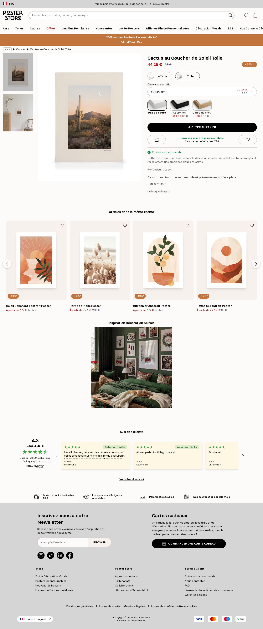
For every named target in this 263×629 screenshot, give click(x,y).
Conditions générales (79, 606)
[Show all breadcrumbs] (7, 49)
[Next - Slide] (260, 109)
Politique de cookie (108, 606)
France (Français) (35, 619)
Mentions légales (134, 606)
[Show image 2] (18, 112)
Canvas (20, 49)
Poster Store (140, 617)
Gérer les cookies (196, 594)
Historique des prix (158, 191)
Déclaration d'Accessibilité (131, 590)
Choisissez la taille (158, 84)
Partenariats (122, 581)
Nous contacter (195, 581)
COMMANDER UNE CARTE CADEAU (192, 543)
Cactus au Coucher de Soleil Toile (50, 49)
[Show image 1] (18, 72)
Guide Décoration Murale (51, 576)
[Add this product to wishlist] (248, 139)
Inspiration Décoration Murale (54, 590)
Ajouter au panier (202, 127)
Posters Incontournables (50, 581)
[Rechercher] (231, 15)
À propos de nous (126, 576)
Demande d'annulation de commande (209, 590)
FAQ (187, 585)
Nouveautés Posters (48, 585)
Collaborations (124, 585)
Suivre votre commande (200, 576)
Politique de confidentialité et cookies (172, 606)
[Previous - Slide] (144, 109)
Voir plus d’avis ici (131, 479)
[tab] (246, 15)
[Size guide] (156, 139)
